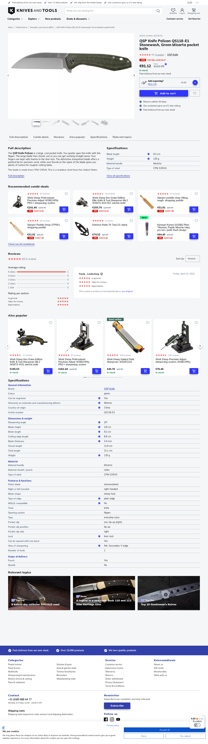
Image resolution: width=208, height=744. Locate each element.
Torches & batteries (66, 671)
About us (158, 664)
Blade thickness (16, 441)
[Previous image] (8, 75)
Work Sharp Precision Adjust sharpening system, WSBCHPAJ (173, 360)
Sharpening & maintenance (21, 675)
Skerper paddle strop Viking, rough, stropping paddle (172, 199)
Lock (10, 536)
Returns (109, 675)
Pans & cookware (16, 682)
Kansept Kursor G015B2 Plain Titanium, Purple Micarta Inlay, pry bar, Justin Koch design (173, 227)
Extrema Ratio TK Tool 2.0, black (109, 225)
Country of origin (17, 407)
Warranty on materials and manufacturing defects (34, 403)
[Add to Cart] (63, 209)
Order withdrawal (114, 678)
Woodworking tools (66, 678)
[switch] (197, 725)
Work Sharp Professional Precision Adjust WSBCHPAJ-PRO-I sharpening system (43, 200)
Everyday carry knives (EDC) (42, 27)
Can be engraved (17, 398)
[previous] (13, 346)
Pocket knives (21, 27)
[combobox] (193, 258)
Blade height (14, 427)
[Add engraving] (195, 82)
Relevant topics (122, 137)
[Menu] (203, 717)
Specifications (98, 137)
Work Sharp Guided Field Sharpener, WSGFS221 (120, 360)
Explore (32, 18)
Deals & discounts (77, 18)
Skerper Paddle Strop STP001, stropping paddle (43, 226)
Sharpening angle (17, 422)
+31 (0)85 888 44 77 (20, 699)
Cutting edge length (18, 436)
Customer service (113, 664)
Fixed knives (14, 668)
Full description (18, 137)
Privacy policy (113, 725)
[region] (71, 80)
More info (152, 84)
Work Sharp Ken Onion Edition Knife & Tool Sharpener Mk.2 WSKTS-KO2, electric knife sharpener (26, 362)
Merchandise (160, 671)
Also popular (77, 137)
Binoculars (62, 675)
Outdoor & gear (64, 664)
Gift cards (158, 668)
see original (127, 291)
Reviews (59, 137)
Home (10, 27)
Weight (110, 158)
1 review (159, 55)
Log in (182, 13)
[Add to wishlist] (194, 93)
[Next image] (134, 75)
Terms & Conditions (114, 686)
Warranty (110, 671)
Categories (13, 18)
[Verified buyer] (101, 274)
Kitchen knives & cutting (20, 678)
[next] (194, 346)
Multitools (13, 671)
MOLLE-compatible (18, 503)
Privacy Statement (114, 682)
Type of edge (14, 498)
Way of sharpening (18, 545)
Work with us (160, 675)
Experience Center (114, 668)
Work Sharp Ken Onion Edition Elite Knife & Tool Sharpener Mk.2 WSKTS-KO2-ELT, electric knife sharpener (110, 200)
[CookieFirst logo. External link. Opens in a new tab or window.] (3, 727)
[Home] (32, 10)
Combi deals (41, 137)
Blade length (113, 154)
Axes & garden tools (66, 668)
